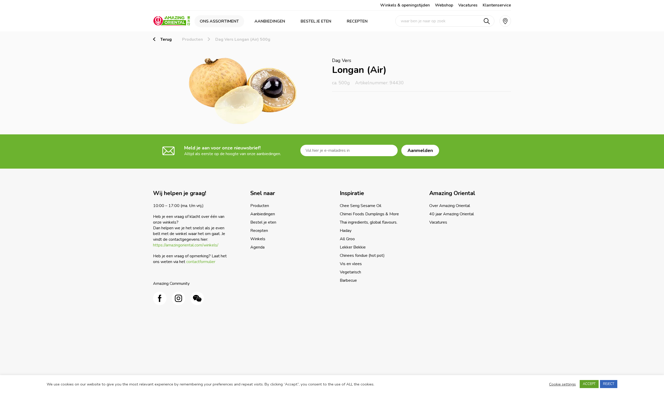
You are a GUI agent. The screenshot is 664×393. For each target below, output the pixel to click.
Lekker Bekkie (353, 247)
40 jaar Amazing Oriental (451, 214)
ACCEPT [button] (589, 384)
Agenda (257, 247)
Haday (345, 230)
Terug (166, 39)
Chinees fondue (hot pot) (362, 255)
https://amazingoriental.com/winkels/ (185, 245)
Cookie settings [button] (562, 384)
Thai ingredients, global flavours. (368, 222)
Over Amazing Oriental (449, 206)
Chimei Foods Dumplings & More (369, 214)
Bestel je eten (316, 21)
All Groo (347, 239)
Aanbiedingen (269, 21)
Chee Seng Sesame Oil (360, 206)
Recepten (357, 21)
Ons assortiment (219, 21)
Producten (192, 39)
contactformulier (200, 262)
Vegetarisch (350, 272)
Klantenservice (497, 5)
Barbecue (348, 280)
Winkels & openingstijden (405, 5)
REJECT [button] (608, 384)
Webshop (444, 5)
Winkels (257, 239)
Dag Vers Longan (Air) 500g (242, 39)
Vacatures (468, 5)
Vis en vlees (351, 264)
